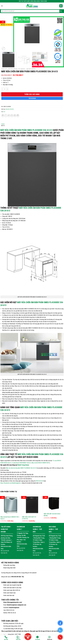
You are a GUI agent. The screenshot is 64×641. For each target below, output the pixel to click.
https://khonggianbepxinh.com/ (12, 602)
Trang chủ (4, 68)
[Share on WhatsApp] (2, 115)
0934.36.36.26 (39, 481)
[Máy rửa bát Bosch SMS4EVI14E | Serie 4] (10, 504)
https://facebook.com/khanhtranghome (10, 483)
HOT (4, 111)
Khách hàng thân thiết (9, 568)
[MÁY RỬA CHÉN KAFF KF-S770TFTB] (32, 504)
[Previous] (4, 33)
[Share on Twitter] (8, 115)
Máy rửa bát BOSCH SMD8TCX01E (41, 463)
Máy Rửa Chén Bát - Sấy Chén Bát (16, 68)
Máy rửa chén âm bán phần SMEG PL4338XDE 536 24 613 (26, 130)
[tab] (2, 125)
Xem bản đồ (4, 553)
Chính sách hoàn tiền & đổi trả (11, 590)
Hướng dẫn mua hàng (9, 565)
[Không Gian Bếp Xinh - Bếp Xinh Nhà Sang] (32, 6)
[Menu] (2, 6)
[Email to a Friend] (11, 115)
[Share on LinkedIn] (17, 115)
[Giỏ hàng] (61, 5)
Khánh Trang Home (23, 465)
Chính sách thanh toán (9, 593)
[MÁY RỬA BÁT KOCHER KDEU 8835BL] (54, 503)
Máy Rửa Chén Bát (31, 68)
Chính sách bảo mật (8, 595)
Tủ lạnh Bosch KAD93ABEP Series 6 (21, 463)
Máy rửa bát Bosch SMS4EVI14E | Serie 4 (9, 518)
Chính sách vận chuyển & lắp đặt (12, 585)
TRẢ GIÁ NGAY (32, 98)
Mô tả (2, 125)
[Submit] (60, 11)
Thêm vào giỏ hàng (32, 94)
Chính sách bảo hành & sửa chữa (12, 587)
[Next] (59, 33)
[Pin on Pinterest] (14, 115)
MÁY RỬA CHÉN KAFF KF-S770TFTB (29, 518)
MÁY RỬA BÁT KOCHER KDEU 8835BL (52, 514)
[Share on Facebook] (5, 115)
